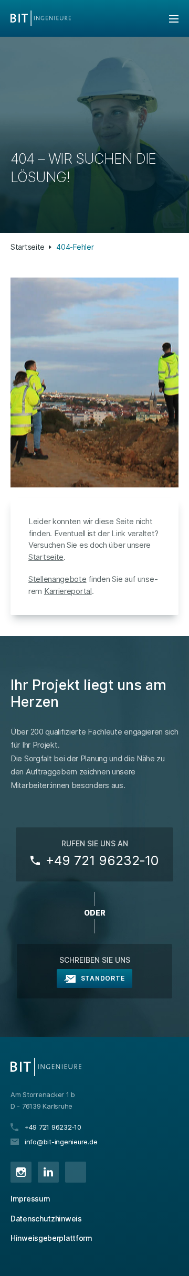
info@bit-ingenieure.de (61, 1141)
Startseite (27, 246)
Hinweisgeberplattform (51, 1238)
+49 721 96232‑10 (102, 860)
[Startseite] (40, 18)
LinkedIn (48, 1172)
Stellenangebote (57, 579)
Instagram (21, 1172)
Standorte (102, 978)
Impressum (30, 1198)
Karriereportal (68, 591)
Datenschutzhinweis (46, 1218)
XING (75, 1172)
